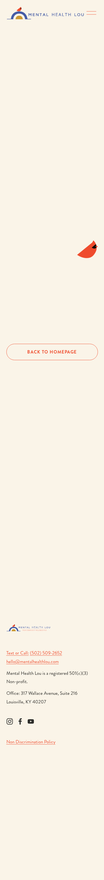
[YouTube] (30, 721)
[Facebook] (20, 721)
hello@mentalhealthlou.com (32, 661)
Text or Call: (17, 653)
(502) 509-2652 (46, 653)
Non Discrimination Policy (30, 741)
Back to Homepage (52, 352)
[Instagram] (9, 721)
